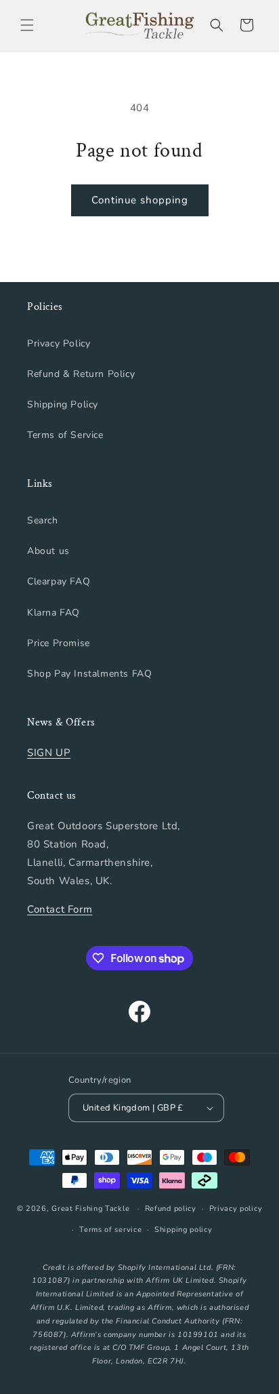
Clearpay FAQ (58, 581)
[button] (27, 25)
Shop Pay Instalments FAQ (89, 673)
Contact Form (59, 909)
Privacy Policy (58, 343)
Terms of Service (65, 435)
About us (48, 550)
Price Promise (58, 643)
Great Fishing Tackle (90, 1208)
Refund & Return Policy (81, 373)
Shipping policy (183, 1229)
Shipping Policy (62, 404)
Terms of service (110, 1229)
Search (42, 520)
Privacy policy (236, 1208)
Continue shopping (139, 200)
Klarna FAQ (53, 612)
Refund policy (170, 1208)
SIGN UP (48, 752)
